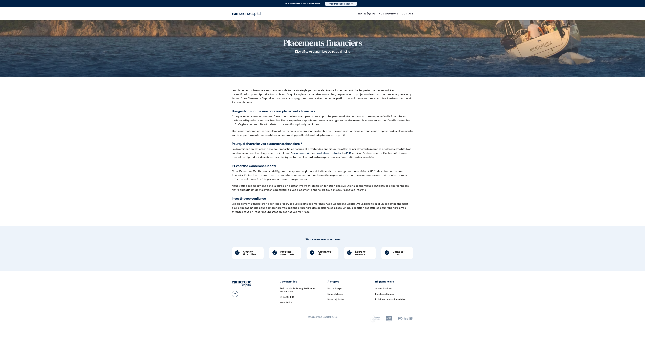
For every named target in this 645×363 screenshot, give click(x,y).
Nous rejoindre (336, 299)
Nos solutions (388, 13)
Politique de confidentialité (390, 299)
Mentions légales (384, 293)
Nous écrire (286, 302)
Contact (407, 13)
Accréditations (383, 288)
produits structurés (328, 153)
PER (348, 153)
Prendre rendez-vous (339, 3)
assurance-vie (301, 153)
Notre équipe (366, 13)
